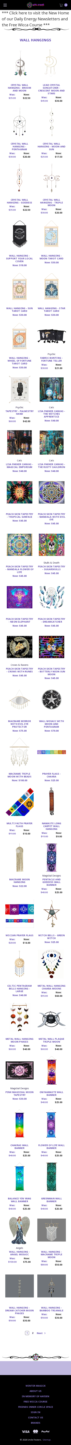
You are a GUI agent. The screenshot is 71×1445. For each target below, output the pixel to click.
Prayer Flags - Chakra (51, 775)
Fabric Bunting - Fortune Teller (51, 359)
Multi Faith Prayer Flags (20, 825)
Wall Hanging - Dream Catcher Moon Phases (19, 1310)
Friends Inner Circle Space (35, 1406)
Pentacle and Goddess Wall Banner (51, 882)
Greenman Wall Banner (51, 1200)
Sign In (35, 1412)
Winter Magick (36, 1385)
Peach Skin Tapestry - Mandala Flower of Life (19, 569)
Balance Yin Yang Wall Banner (19, 1200)
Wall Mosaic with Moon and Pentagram (51, 724)
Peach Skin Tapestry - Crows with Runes (19, 670)
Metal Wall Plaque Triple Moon (51, 1040)
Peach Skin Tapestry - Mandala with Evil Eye (51, 516)
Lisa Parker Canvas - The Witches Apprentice (51, 414)
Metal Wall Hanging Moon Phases (20, 1040)
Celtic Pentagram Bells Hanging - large (19, 988)
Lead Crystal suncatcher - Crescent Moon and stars (51, 89)
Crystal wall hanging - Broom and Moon (19, 87)
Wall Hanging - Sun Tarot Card (19, 310)
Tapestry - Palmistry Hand (19, 413)
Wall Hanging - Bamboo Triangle (51, 1309)
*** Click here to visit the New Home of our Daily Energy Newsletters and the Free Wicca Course (35, 18)
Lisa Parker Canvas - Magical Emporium (19, 466)
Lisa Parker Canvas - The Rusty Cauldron (51, 466)
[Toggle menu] (5, 5)
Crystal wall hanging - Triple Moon (51, 202)
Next (40, 1333)
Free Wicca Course (35, 1401)
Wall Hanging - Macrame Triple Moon (51, 1254)
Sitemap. (47, 1439)
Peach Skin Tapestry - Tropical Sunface (19, 515)
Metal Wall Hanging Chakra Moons (52, 987)
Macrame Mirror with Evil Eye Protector (19, 724)
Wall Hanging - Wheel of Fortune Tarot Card (19, 360)
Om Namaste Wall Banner (52, 1093)
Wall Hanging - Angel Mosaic (19, 1253)
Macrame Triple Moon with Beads (19, 775)
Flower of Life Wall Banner (51, 1147)
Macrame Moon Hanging (19, 881)
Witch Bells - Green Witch (51, 937)
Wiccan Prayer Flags (19, 935)
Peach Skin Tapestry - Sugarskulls (51, 568)
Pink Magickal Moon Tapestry (19, 1093)
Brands (35, 1422)
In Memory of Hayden (35, 1396)
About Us (35, 1391)
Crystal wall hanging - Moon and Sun (52, 146)
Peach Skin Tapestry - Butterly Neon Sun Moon (51, 671)
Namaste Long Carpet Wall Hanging (51, 826)
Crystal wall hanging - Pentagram (19, 146)
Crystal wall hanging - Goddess (19, 201)
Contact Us (35, 1417)
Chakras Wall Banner (19, 1147)
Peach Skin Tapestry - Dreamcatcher (51, 620)
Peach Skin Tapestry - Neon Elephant (19, 620)
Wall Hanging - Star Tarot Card (51, 310)
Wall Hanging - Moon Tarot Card (52, 257)
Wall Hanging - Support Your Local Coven (19, 258)
